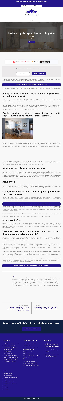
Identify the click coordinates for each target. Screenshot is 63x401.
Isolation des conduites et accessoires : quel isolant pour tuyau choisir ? (18, 309)
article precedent (24, 305)
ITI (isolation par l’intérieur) (26, 184)
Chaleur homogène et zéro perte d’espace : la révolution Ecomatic (46, 308)
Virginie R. (14, 276)
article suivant (38, 305)
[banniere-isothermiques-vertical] (31, 158)
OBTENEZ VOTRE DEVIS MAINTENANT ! (31, 5)
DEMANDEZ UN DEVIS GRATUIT (31, 328)
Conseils (31, 42)
